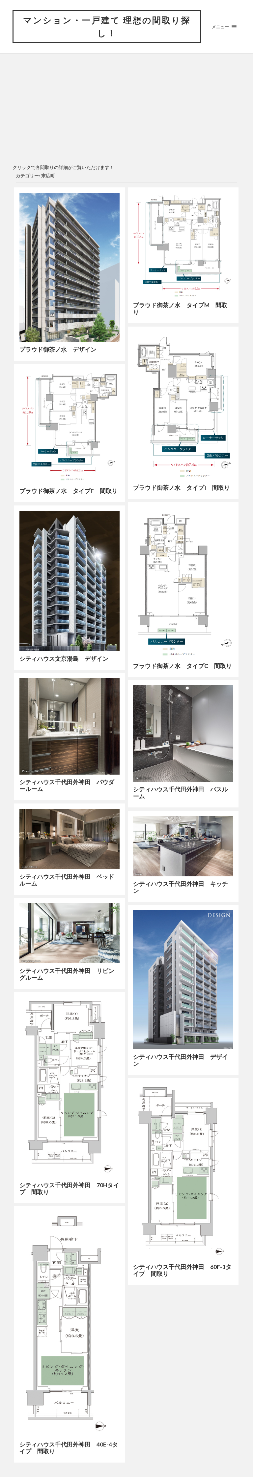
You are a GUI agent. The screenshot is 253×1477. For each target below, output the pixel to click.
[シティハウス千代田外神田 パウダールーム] (69, 726)
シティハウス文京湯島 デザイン (63, 658)
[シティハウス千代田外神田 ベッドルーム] (69, 839)
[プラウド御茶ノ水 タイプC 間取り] (183, 582)
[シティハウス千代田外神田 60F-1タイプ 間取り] (183, 1171)
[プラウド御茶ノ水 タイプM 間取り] (183, 245)
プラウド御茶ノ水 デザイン (58, 349)
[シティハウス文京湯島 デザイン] (69, 581)
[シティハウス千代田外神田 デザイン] (183, 979)
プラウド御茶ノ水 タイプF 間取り (68, 490)
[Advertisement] (126, 112)
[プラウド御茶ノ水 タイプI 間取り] (183, 406)
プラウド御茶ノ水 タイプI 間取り (181, 487)
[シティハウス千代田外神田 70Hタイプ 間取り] (69, 1087)
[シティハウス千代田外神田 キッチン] (183, 846)
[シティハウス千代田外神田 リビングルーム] (69, 933)
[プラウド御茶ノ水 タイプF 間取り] (69, 426)
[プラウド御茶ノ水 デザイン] (69, 267)
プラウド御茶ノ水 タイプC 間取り (182, 665)
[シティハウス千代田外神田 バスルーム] (183, 733)
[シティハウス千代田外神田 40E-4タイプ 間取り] (69, 1324)
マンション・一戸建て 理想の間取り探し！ (107, 26)
